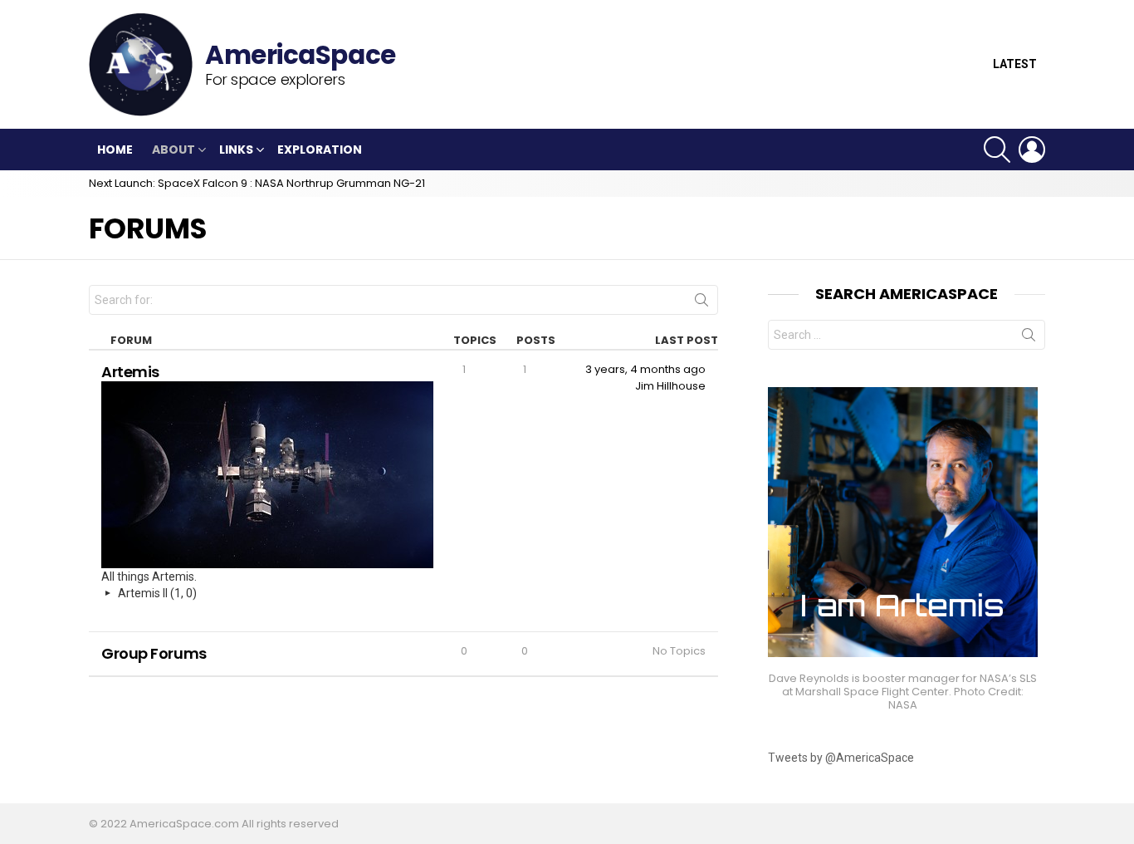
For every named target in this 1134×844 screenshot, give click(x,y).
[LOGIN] (1032, 149)
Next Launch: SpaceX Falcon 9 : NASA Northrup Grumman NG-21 (257, 183)
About (173, 149)
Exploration (319, 149)
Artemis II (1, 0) (157, 593)
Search (701, 303)
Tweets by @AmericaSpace (841, 757)
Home (115, 149)
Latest (1015, 64)
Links (236, 149)
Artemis (130, 371)
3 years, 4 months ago (645, 369)
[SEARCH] (997, 149)
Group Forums (154, 653)
